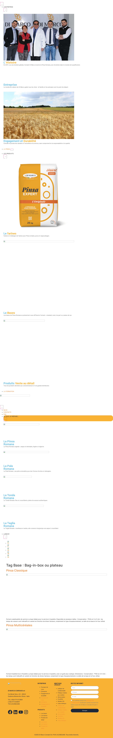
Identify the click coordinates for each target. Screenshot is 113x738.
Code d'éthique (62, 703)
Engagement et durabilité (45, 694)
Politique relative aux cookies (62, 694)
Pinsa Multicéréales (19, 625)
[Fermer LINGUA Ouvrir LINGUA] (5, 537)
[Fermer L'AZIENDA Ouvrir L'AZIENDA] (5, 10)
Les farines (44, 715)
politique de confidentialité (61, 689)
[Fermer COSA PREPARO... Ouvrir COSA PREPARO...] (5, 419)
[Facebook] (10, 712)
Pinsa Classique (16, 570)
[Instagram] (26, 712)
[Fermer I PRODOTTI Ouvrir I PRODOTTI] (5, 156)
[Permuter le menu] (1, 4)
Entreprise (44, 691)
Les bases (44, 713)
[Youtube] (21, 712)
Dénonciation (61, 697)
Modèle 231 (61, 701)
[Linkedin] (15, 712)
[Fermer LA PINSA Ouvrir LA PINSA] (11, 149)
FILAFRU (60, 699)
